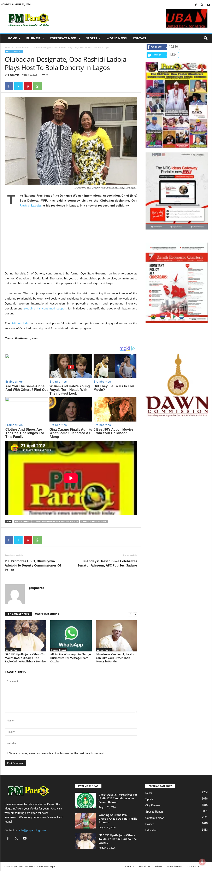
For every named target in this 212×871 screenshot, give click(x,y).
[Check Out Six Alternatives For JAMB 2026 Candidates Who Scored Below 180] (85, 800)
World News (117, 38)
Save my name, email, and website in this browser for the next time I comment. (57, 753)
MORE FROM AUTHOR (47, 614)
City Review (152, 805)
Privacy (159, 866)
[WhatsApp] (37, 86)
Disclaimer (144, 866)
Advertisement (175, 866)
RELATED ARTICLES (18, 614)
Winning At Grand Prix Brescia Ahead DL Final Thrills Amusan (118, 818)
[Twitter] (202, 5)
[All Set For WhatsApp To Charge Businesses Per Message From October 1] (71, 635)
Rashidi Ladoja (30, 205)
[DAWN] (177, 385)
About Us (129, 866)
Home (12, 38)
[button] (205, 38)
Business (33, 38)
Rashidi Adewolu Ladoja (93, 521)
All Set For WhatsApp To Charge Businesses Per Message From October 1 (70, 657)
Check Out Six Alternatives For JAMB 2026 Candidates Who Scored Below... (118, 798)
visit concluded (20, 323)
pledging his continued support (45, 308)
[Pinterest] (28, 86)
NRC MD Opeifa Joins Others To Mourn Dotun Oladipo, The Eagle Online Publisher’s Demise (25, 657)
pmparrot (13, 74)
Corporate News (63, 38)
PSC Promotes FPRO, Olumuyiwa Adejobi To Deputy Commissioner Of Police (33, 565)
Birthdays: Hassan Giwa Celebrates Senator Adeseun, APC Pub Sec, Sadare (107, 563)
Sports (91, 38)
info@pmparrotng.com (32, 830)
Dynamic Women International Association (55, 521)
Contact (139, 38)
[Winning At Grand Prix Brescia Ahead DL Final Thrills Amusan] (85, 821)
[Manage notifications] (202, 862)
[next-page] (135, 614)
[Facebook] (195, 5)
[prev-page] (130, 614)
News (148, 793)
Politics (149, 824)
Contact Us (193, 866)
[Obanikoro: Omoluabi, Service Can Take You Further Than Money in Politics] (116, 635)
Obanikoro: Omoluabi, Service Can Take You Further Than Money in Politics (115, 657)
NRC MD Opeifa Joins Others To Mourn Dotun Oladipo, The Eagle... (118, 838)
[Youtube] (208, 5)
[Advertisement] (71, 242)
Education (151, 830)
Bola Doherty (22, 521)
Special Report (21, 47)
